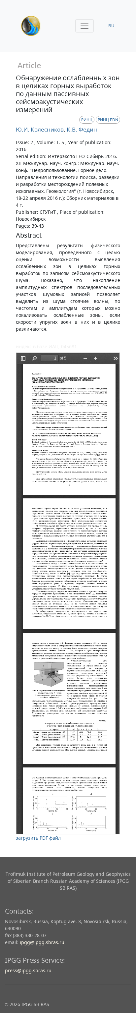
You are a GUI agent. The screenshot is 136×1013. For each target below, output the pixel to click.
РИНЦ (86, 120)
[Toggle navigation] (84, 25)
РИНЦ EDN (108, 120)
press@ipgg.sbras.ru (28, 970)
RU (111, 25)
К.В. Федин (81, 129)
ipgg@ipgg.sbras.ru (42, 942)
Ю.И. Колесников (40, 129)
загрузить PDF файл (38, 838)
